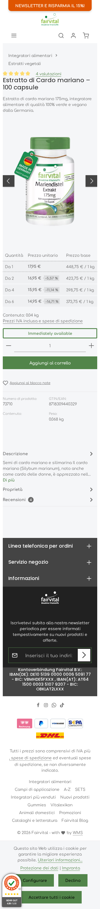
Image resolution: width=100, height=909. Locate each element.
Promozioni (70, 812)
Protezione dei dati (39, 867)
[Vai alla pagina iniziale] (50, 19)
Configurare (35, 880)
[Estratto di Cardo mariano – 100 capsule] (50, 181)
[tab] (48, 466)
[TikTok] (62, 705)
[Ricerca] (61, 35)
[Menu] (13, 35)
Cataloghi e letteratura (34, 820)
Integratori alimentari (50, 781)
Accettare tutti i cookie (52, 897)
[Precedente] (8, 181)
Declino (73, 880)
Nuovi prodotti (74, 796)
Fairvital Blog (75, 820)
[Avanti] (91, 181)
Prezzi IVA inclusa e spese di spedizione (43, 320)
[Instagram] (46, 705)
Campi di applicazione (37, 789)
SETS (80, 789)
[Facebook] (39, 705)
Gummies (37, 804)
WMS (78, 832)
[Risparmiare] (84, 655)
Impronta (71, 867)
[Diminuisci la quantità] (8, 346)
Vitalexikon (61, 804)
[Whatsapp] (55, 705)
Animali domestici (37, 812)
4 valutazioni (48, 73)
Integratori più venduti (33, 796)
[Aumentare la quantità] (91, 346)
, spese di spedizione (30, 757)
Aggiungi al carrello (50, 362)
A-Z (67, 789)
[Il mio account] (73, 35)
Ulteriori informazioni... (60, 859)
